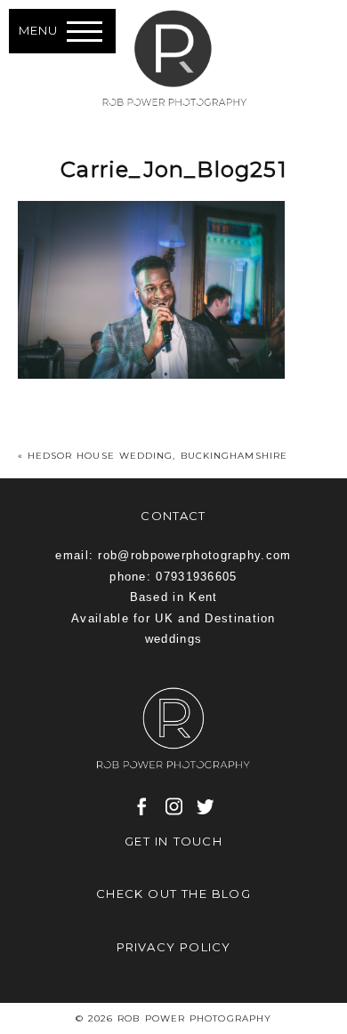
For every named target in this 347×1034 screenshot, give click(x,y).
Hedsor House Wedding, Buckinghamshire (157, 455)
